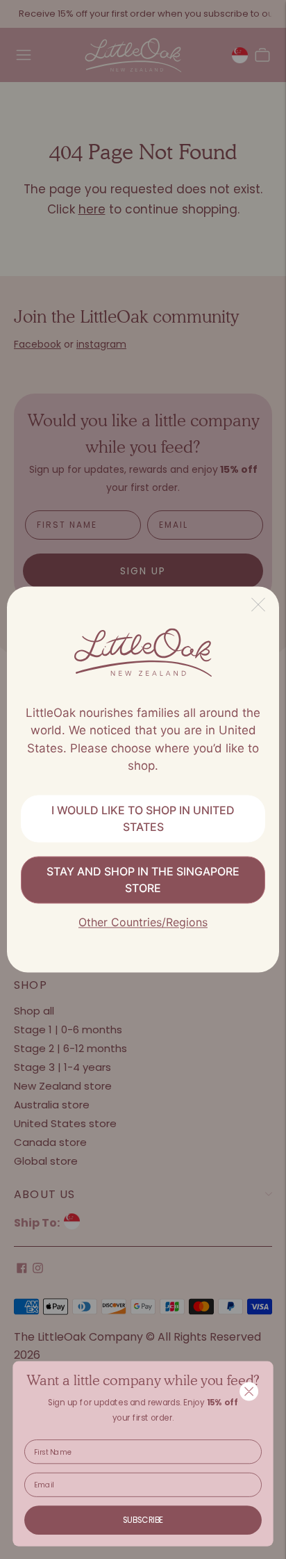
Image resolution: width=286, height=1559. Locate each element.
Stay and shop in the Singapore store (143, 879)
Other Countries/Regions (143, 922)
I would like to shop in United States (143, 818)
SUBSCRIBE (143, 1520)
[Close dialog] (248, 1391)
